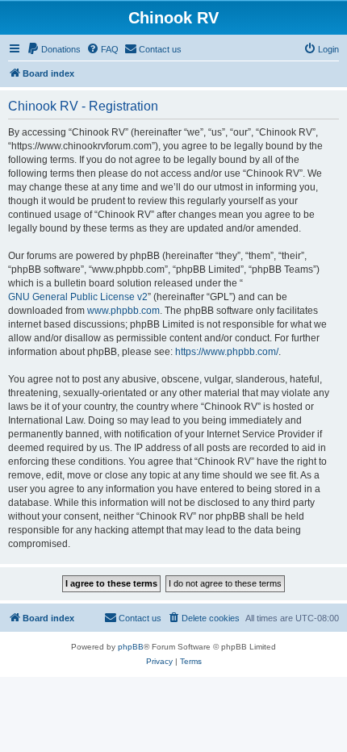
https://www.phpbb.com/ (226, 351)
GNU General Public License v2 (78, 297)
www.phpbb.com (123, 310)
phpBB (131, 646)
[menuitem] (54, 49)
